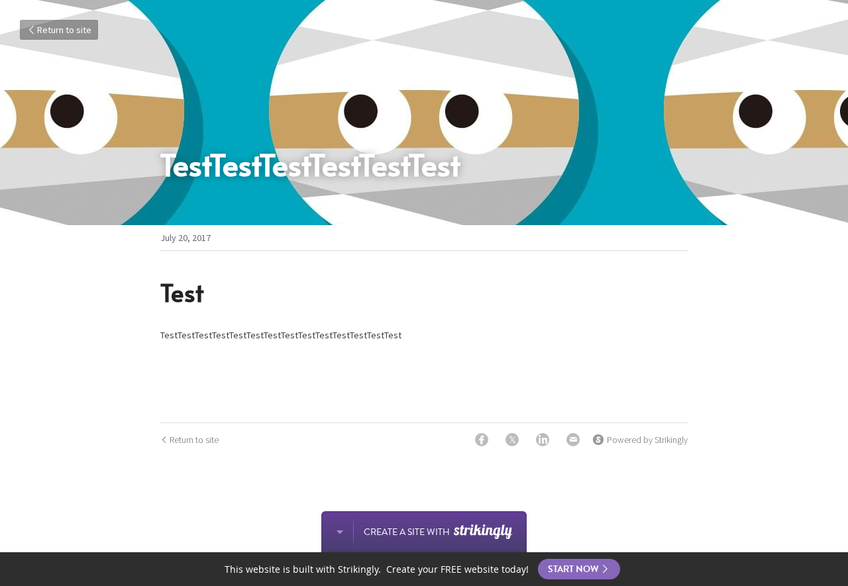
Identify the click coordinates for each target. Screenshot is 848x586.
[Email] (573, 439)
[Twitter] (512, 439)
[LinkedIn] (542, 439)
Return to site (64, 30)
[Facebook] (481, 439)
